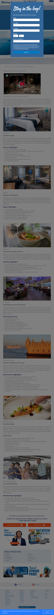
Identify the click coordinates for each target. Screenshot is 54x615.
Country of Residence (18, 39)
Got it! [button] (47, 612)
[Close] (41, 4)
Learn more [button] (4, 612)
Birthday (15, 33)
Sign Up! (26, 52)
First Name (15, 23)
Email (14, 17)
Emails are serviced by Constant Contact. (22, 48)
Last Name (15, 28)
